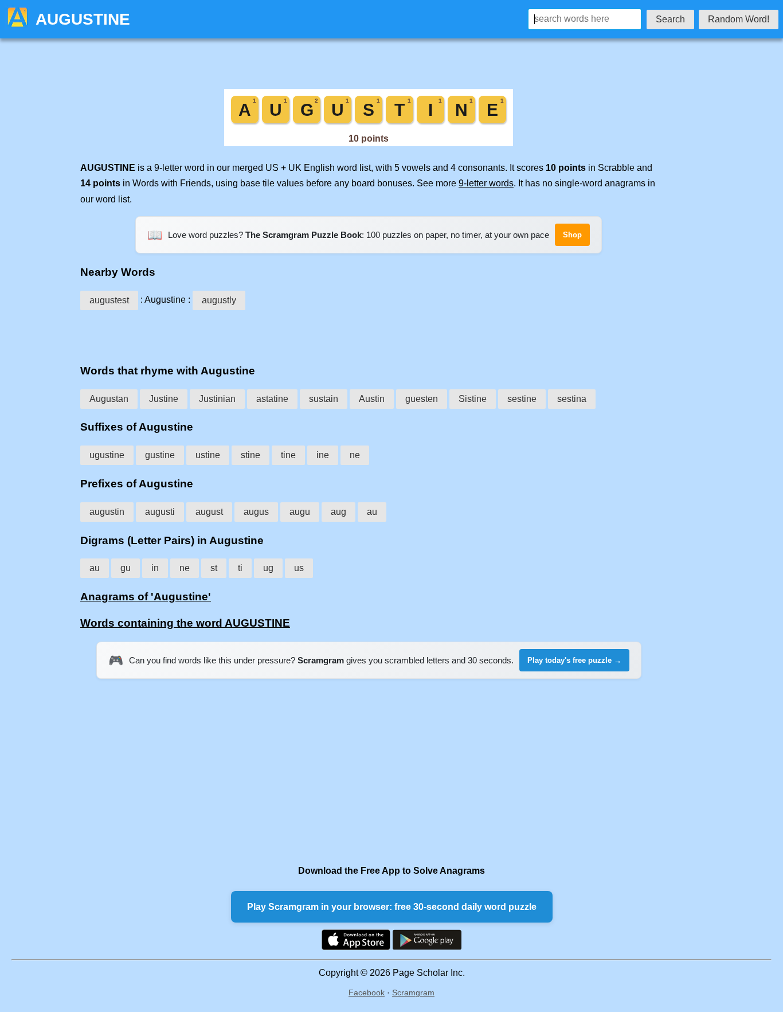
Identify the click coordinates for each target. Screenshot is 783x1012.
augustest (109, 300)
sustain (323, 399)
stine (250, 455)
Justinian (217, 399)
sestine (522, 399)
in (155, 568)
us (299, 568)
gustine (160, 455)
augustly (219, 300)
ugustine (106, 455)
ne (355, 455)
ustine (207, 455)
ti (240, 568)
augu (299, 512)
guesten (421, 399)
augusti (160, 512)
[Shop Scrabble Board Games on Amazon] (368, 143)
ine (322, 455)
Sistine (473, 399)
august (209, 512)
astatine (272, 399)
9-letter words (486, 183)
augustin (106, 512)
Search (670, 19)
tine (288, 455)
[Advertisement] (368, 333)
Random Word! (738, 19)
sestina (571, 399)
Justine (163, 399)
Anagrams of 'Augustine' (145, 597)
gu (125, 568)
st (213, 568)
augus (256, 512)
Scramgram (413, 992)
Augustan (108, 399)
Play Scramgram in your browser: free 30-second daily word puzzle (392, 907)
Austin (372, 399)
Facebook (367, 992)
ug (268, 568)
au (372, 512)
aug (338, 512)
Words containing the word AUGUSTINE (185, 623)
